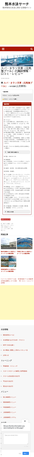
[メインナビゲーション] (3, 49)
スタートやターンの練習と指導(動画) (15, 371)
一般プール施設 (6, 223)
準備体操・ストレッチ (10, 366)
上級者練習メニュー (9, 412)
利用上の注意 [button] (10, 211)
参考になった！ (5, 219)
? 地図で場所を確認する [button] (13, 152)
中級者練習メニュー (9, 407)
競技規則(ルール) (8, 335)
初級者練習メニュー (9, 402)
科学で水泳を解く (9, 345)
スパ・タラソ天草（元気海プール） (7, 226)
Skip (20, 453)
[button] (17, 91)
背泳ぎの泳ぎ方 (8, 386)
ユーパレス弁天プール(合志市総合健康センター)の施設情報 (9, 281)
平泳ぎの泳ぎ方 (8, 381)
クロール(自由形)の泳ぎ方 (11, 376)
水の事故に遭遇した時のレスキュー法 (15, 350)
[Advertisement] (17, 27)
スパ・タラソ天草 (5, 228)
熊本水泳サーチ (17, 3)
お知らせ (6, 355)
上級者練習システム (9, 417)
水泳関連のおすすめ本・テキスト (14, 340)
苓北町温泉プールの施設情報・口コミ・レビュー (25, 280)
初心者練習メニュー (9, 397)
